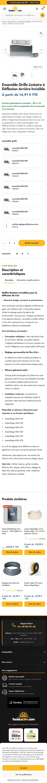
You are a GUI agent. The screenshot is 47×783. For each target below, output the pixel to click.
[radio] (23, 149)
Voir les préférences (23, 774)
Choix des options (12, 552)
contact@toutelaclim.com (26, 642)
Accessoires (12, 21)
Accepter (23, 768)
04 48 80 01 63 (26, 626)
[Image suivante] (41, 49)
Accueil (4, 21)
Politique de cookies (14, 780)
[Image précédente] (5, 49)
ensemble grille (9, 141)
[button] (41, 33)
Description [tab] (9, 280)
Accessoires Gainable (24, 21)
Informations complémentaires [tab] (28, 280)
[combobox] (23, 15)
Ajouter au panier (32, 243)
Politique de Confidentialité (29, 780)
